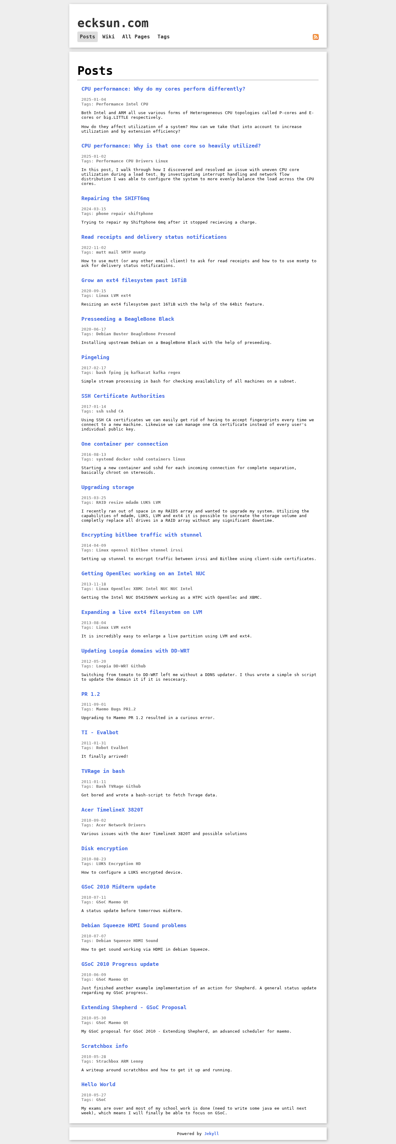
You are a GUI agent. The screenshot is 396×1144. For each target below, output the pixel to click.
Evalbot (119, 747)
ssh (100, 411)
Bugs (116, 709)
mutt (101, 252)
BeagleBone (143, 334)
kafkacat (141, 372)
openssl (119, 550)
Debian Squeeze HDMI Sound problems (134, 925)
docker (123, 459)
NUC (174, 588)
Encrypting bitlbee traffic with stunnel (141, 535)
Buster (121, 334)
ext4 (126, 295)
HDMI (138, 940)
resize (116, 502)
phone (102, 213)
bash (101, 372)
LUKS (146, 502)
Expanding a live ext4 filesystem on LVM (141, 612)
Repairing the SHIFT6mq (115, 198)
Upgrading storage (107, 487)
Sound (152, 940)
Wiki (108, 37)
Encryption (121, 863)
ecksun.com (112, 23)
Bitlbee (139, 550)
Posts (87, 37)
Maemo (102, 709)
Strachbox (107, 1061)
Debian (103, 334)
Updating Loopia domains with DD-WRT (135, 651)
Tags (163, 37)
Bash (101, 786)
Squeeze (122, 940)
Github (138, 666)
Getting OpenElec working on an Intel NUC (143, 573)
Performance (109, 104)
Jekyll (211, 1133)
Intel (132, 104)
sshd (111, 411)
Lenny (137, 1061)
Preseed (166, 334)
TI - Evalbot (99, 732)
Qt (125, 902)
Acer (101, 825)
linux (179, 459)
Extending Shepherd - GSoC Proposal (134, 1007)
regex (174, 372)
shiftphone (140, 213)
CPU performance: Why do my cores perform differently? (163, 89)
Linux (162, 161)
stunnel (159, 550)
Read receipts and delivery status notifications (154, 237)
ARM (124, 1061)
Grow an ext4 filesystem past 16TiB (134, 280)
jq (125, 372)
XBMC (138, 588)
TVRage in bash (103, 771)
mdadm (132, 502)
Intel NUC (157, 588)
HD (138, 863)
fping (115, 372)
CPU (144, 104)
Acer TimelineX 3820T (112, 810)
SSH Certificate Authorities (123, 396)
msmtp (139, 252)
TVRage (116, 786)
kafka (159, 372)
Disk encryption (104, 848)
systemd (105, 459)
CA (120, 411)
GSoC (101, 902)
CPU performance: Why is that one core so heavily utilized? (171, 146)
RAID (101, 502)
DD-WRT (121, 666)
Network (117, 825)
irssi (176, 550)
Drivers (144, 161)
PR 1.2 (90, 694)
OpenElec (121, 588)
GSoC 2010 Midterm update (118, 887)
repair (118, 213)
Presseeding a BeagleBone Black (127, 319)
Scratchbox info (104, 1046)
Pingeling (95, 357)
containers (158, 459)
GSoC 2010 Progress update (120, 964)
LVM (114, 295)
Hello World (98, 1084)
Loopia (103, 666)
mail (113, 252)
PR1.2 (129, 709)
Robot (102, 747)
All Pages (136, 37)
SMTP (126, 252)
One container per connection (124, 444)
